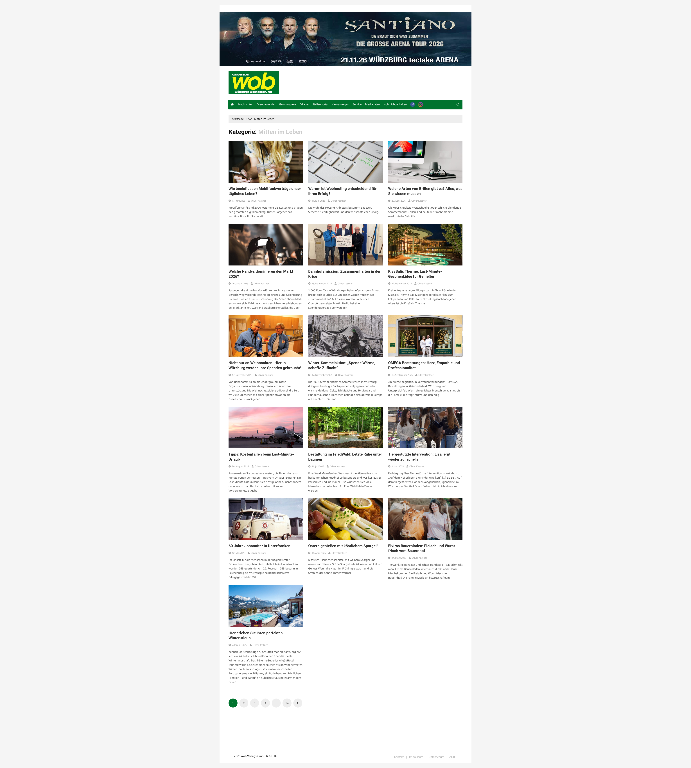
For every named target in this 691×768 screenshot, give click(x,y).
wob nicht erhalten (253, 9)
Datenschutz (436, 757)
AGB (452, 757)
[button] (458, 104)
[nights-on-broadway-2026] (345, 38)
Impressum (282, 9)
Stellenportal (320, 104)
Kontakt (269, 9)
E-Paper (304, 104)
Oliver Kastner (258, 200)
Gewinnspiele (287, 104)
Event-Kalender (266, 104)
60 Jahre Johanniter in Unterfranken (259, 546)
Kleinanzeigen (340, 104)
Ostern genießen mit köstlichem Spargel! (343, 546)
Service (357, 104)
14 (287, 703)
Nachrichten (245, 104)
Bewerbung (296, 9)
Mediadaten (235, 9)
